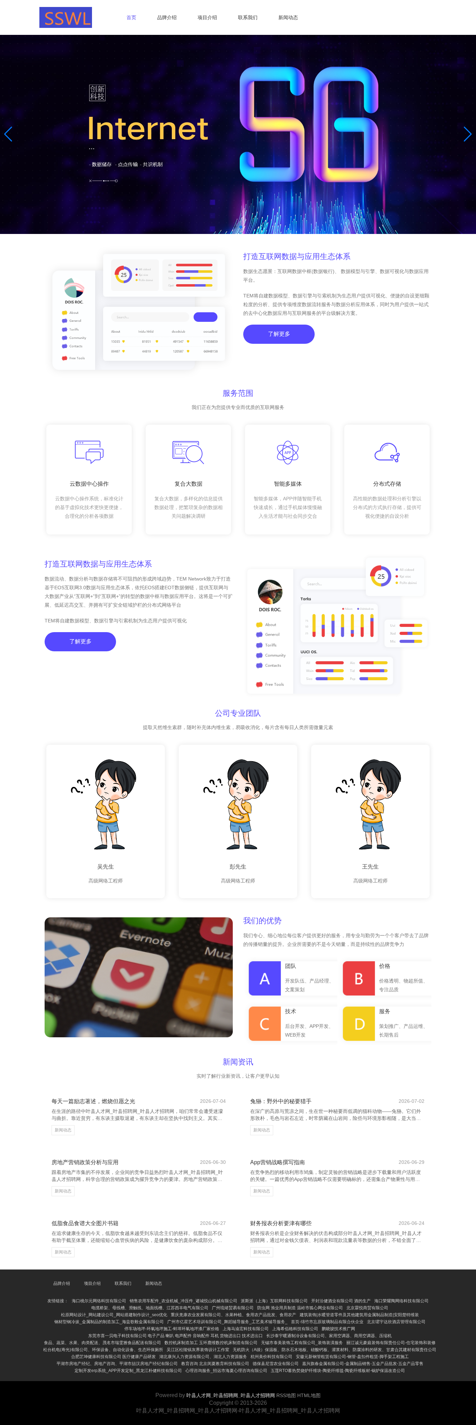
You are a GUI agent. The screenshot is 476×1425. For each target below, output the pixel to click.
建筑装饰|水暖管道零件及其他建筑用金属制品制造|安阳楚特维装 (359, 1314)
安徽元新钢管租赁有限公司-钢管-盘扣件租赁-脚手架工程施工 (352, 1356)
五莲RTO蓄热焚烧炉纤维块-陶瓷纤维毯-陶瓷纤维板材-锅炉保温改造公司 (338, 1370)
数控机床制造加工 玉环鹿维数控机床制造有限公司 (211, 1342)
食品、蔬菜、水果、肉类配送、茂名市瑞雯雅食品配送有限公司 (102, 1342)
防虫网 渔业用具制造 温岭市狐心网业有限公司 (300, 1307)
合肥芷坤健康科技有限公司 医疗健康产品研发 (113, 1356)
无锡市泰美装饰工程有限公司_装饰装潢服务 (302, 1342)
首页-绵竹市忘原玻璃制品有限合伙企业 (327, 1321)
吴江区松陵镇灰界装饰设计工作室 (198, 1349)
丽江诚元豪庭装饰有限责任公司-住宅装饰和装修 (391, 1342)
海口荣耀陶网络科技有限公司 (401, 1300)
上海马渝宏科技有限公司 (246, 1328)
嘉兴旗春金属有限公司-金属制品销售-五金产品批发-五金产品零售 (362, 1363)
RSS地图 (286, 1395)
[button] (468, 134)
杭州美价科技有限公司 (271, 1356)
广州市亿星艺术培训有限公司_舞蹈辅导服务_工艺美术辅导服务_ (227, 1321)
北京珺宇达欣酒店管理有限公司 (396, 1321)
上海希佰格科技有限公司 (295, 1328)
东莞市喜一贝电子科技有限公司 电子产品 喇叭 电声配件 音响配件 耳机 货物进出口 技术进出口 (175, 1335)
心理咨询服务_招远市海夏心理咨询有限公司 (226, 1370)
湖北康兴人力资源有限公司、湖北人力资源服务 (203, 1356)
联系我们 (248, 17)
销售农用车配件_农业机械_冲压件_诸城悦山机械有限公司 (183, 1300)
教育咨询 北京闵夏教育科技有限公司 (215, 1363)
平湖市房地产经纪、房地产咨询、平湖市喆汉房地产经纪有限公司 (117, 1363)
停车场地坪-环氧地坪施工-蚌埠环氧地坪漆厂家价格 (171, 1328)
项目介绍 (207, 17)
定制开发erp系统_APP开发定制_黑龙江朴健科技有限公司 (128, 1370)
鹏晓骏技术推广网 (338, 1328)
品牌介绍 (167, 17)
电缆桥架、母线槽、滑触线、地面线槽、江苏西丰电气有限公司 (149, 1307)
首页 (131, 17)
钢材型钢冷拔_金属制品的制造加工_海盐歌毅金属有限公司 (109, 1321)
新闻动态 (288, 17)
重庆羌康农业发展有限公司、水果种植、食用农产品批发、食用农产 (233, 1314)
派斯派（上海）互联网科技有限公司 (274, 1300)
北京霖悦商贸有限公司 (367, 1307)
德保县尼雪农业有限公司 (276, 1363)
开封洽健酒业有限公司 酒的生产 (341, 1300)
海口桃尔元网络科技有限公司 (99, 1300)
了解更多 (279, 334)
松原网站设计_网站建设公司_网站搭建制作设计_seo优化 (114, 1314)
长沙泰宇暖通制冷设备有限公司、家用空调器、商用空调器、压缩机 (329, 1335)
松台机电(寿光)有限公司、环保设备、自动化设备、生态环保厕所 (103, 1349)
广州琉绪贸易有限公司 (233, 1307)
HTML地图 (309, 1395)
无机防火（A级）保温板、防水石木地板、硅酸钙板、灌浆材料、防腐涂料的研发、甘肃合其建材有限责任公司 (334, 1349)
